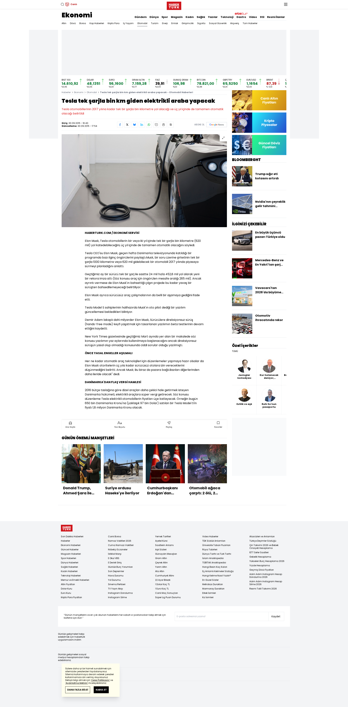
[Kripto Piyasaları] (259, 122)
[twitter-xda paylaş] (127, 125)
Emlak (174, 23)
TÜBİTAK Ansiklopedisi (214, 562)
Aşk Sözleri (161, 549)
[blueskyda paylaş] (134, 125)
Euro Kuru (66, 593)
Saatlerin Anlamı (164, 545)
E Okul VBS (113, 558)
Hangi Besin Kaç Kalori (214, 566)
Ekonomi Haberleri (70, 545)
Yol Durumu (114, 579)
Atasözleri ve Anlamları (262, 536)
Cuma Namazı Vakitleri (121, 545)
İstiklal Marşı (114, 553)
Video (253, 17)
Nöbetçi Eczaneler (117, 549)
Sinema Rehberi (116, 584)
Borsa (82, 23)
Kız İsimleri (208, 597)
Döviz (73, 23)
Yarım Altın (161, 566)
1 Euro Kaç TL (162, 588)
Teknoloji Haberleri (71, 575)
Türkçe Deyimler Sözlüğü (262, 540)
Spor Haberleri (68, 558)
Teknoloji (227, 17)
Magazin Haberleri (71, 553)
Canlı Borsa (114, 536)
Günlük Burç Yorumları (120, 566)
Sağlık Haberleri (69, 566)
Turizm (154, 23)
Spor (164, 17)
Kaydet (276, 616)
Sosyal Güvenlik (218, 23)
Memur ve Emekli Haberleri (75, 579)
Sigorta (201, 23)
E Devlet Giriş (115, 562)
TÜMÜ (235, 351)
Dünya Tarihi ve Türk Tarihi (216, 553)
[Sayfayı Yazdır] (163, 125)
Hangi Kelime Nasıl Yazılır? (216, 575)
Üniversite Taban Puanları (216, 545)
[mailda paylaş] (156, 125)
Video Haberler (210, 536)
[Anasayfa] (66, 528)
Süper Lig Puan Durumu (168, 597)
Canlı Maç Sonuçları (166, 593)
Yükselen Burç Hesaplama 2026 (266, 561)
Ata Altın (159, 571)
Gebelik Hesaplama (260, 556)
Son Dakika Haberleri (72, 536)
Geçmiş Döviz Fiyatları (261, 569)
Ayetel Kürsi (161, 540)
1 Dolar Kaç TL (162, 584)
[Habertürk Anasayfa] (174, 5)
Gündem (140, 17)
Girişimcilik (188, 23)
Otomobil (142, 23)
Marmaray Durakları (213, 588)
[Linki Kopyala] (171, 125)
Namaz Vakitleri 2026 (119, 540)
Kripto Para (113, 23)
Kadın (190, 17)
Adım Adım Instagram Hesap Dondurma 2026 (265, 576)
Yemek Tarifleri (163, 536)
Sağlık (201, 17)
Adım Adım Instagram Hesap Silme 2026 (265, 583)
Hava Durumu (115, 575)
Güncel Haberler (69, 549)
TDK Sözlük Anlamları (213, 540)
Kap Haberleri (97, 23)
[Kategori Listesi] (285, 4)
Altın (64, 23)
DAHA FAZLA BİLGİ (77, 689)
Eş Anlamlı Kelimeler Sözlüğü (218, 571)
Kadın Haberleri (69, 571)
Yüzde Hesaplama (259, 565)
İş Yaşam (128, 23)
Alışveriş (234, 23)
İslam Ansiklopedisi (213, 558)
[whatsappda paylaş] (149, 125)
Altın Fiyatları (68, 584)
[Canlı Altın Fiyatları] (259, 100)
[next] (225, 471)
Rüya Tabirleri (209, 549)
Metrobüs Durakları (212, 584)
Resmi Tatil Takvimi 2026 (263, 588)
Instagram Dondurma (120, 593)
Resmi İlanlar (276, 17)
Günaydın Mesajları (166, 553)
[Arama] (62, 4)
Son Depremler (116, 571)
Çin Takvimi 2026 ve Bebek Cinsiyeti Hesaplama (263, 547)
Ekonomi (77, 15)
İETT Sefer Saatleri (259, 552)
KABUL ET (101, 689)
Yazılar (213, 17)
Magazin (177, 17)
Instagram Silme (117, 597)
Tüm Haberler (250, 23)
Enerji (165, 23)
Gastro (241, 17)
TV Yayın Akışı (115, 588)
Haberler (66, 92)
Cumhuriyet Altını (164, 575)
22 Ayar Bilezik (162, 579)
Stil (262, 17)
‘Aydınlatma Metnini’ (76, 683)
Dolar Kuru (66, 588)
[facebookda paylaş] (120, 125)
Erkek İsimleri (209, 593)
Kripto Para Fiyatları (71, 597)
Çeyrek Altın (161, 562)
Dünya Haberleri (69, 562)
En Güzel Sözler (210, 579)
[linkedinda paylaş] (142, 125)
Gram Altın (161, 558)
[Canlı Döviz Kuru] (259, 145)
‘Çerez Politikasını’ (100, 680)
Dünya (154, 17)
